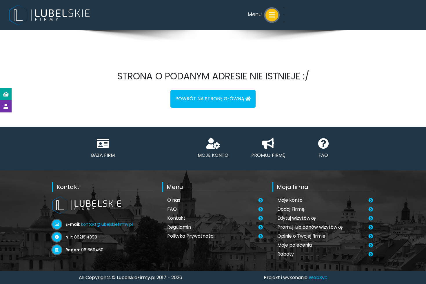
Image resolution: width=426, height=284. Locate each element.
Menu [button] (255, 14)
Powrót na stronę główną (210, 98)
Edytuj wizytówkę (296, 218)
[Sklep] (6, 94)
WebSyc (318, 277)
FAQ (172, 209)
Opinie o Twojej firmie (301, 236)
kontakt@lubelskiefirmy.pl (107, 224)
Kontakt (176, 218)
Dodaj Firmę (291, 209)
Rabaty (285, 254)
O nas (173, 200)
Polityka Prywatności (190, 236)
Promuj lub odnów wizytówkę (310, 227)
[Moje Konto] (6, 106)
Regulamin (179, 227)
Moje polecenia (294, 245)
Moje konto (290, 200)
